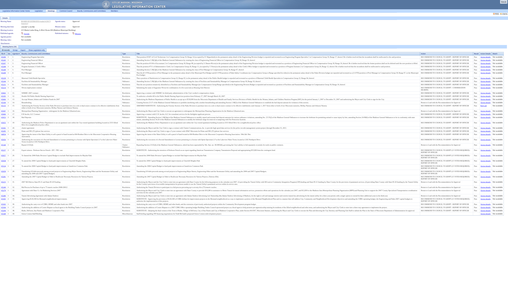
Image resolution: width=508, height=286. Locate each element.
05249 (3, 70)
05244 (3, 81)
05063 (3, 93)
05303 (3, 204)
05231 (3, 85)
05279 (3, 190)
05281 (3, 177)
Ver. (9, 54)
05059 (3, 171)
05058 (3, 161)
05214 (3, 88)
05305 (3, 199)
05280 (3, 196)
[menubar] (23, 50)
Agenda (26, 34)
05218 (3, 78)
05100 (3, 103)
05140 (3, 145)
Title (138, 54)
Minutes (78, 34)
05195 (3, 96)
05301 (3, 128)
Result (476, 54)
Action (423, 54)
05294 (3, 211)
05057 (3, 156)
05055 (3, 123)
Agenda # (16, 54)
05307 (3, 111)
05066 (3, 99)
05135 (3, 106)
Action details (485, 57)
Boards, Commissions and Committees (36, 54)
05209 (3, 73)
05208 (3, 67)
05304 (3, 207)
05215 (3, 182)
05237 (3, 150)
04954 (3, 134)
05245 (3, 60)
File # (3, 54)
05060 (3, 114)
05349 (3, 214)
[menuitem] (5, 50)
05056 (3, 140)
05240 (3, 187)
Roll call (483, 106)
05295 (3, 131)
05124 (3, 166)
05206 (3, 57)
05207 (3, 63)
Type (124, 54)
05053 (3, 117)
